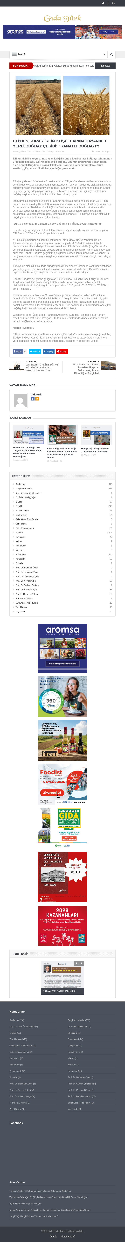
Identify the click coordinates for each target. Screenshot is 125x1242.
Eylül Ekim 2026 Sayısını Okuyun (25, 1203)
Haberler (60, 151)
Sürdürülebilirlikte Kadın (26, 603)
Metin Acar (20, 546)
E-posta (108, 152)
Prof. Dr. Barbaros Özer (26, 567)
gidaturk (22, 151)
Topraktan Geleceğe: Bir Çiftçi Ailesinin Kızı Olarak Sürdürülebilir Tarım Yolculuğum (48, 1197)
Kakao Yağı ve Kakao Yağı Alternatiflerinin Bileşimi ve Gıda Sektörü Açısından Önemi (49, 1210)
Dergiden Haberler (23, 488)
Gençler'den (21, 524)
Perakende (20, 554)
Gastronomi (20, 515)
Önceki (33, 361)
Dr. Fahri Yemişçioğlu (25, 497)
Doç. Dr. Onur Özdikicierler (28, 493)
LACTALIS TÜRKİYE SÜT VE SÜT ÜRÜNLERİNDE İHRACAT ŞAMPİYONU (42, 367)
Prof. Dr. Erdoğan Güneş (27, 572)
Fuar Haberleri (22, 510)
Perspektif (20, 559)
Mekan (18, 541)
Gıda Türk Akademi (24, 528)
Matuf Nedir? (68, 1236)
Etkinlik (18, 506)
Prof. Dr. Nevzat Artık (25, 581)
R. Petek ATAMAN (24, 598)
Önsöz (53, 1236)
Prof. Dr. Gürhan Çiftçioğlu (27, 576)
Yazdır (97, 152)
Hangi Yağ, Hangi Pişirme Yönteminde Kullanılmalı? (33, 1216)
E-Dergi (18, 502)
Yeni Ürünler (21, 607)
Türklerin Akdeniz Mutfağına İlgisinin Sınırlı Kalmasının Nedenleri (40, 1191)
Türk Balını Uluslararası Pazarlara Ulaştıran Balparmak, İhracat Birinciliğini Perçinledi (86, 369)
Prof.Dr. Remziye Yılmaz (27, 594)
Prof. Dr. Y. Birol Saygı (26, 589)
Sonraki (91, 361)
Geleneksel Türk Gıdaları (27, 519)
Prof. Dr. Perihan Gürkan (27, 585)
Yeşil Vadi (20, 611)
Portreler (19, 563)
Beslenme (20, 484)
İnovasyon (20, 537)
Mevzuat (19, 550)
